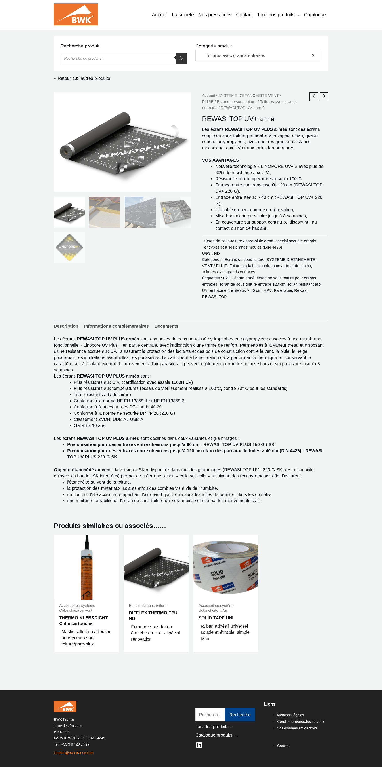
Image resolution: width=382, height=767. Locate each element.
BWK (227, 278)
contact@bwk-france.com (74, 753)
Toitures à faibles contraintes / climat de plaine (270, 266)
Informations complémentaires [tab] (116, 326)
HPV (268, 290)
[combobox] (258, 55)
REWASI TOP (214, 296)
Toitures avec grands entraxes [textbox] (256, 55)
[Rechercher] (181, 58)
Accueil (208, 95)
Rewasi (300, 290)
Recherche (240, 714)
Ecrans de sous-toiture (237, 101)
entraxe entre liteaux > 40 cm (235, 290)
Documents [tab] (166, 326)
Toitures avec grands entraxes (228, 272)
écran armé (244, 278)
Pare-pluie (283, 290)
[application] (297, 14)
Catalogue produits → (216, 735)
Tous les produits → (214, 726)
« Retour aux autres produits (82, 78)
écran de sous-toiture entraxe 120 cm (252, 284)
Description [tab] (66, 326)
